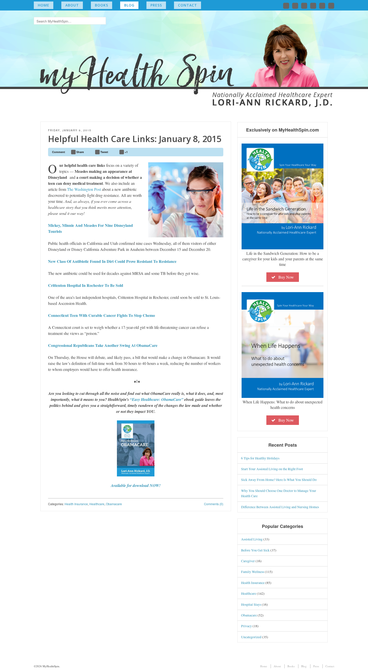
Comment (58, 152)
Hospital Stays (251, 604)
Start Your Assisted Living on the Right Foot (272, 468)
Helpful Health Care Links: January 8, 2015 (134, 139)
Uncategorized (251, 636)
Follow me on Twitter (286, 6)
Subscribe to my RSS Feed (331, 6)
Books (101, 5)
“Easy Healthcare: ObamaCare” (157, 399)
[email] (217, 152)
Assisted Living (252, 539)
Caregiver (248, 560)
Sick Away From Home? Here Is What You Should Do (279, 479)
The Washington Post (84, 189)
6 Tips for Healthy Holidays (260, 458)
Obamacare (114, 504)
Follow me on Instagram (313, 6)
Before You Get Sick (255, 550)
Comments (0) (213, 504)
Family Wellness (252, 571)
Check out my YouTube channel (322, 6)
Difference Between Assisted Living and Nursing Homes (280, 506)
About (72, 5)
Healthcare (96, 504)
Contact (187, 5)
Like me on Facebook (295, 6)
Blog (129, 5)
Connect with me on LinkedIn (304, 6)
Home (43, 5)
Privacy (246, 625)
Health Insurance (76, 504)
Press (156, 5)
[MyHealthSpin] (184, 56)
